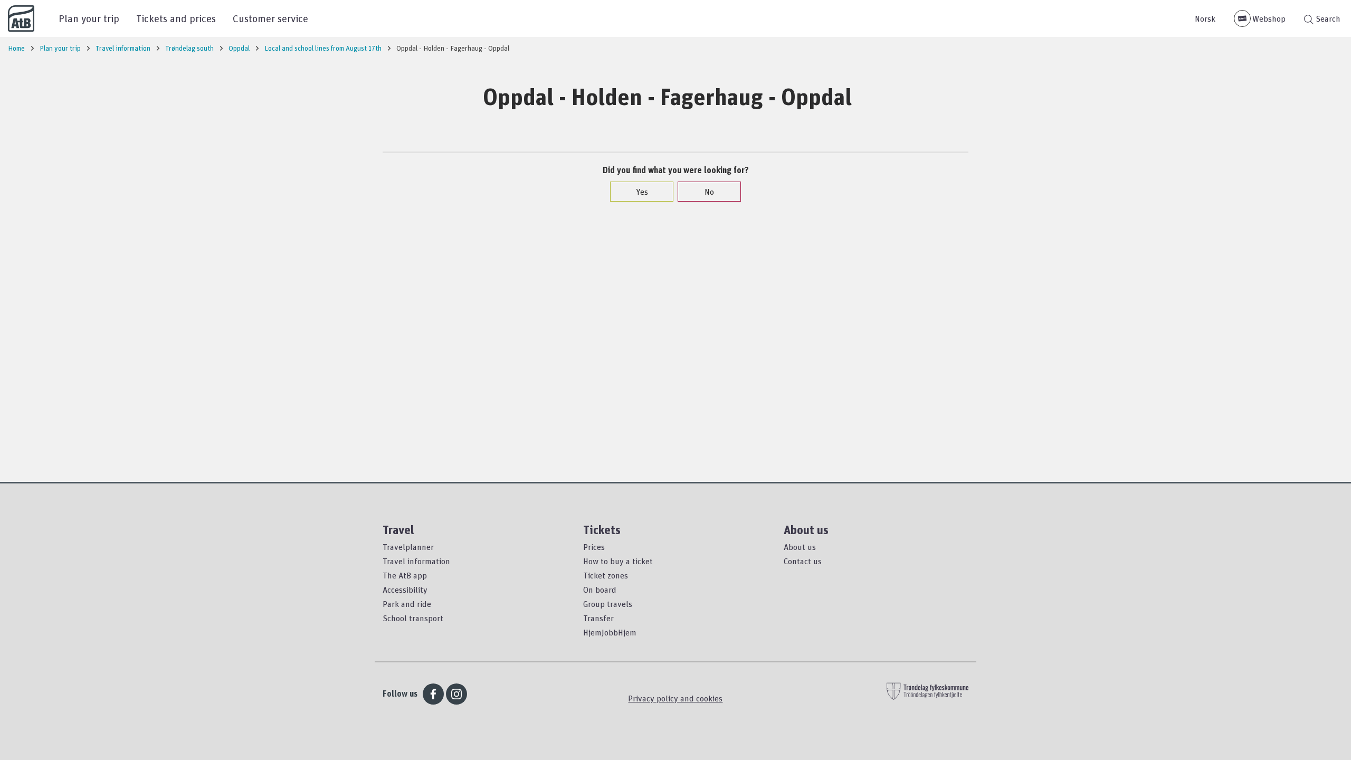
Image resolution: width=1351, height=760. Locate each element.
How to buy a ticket (618, 561)
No (709, 191)
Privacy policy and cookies (675, 698)
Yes (642, 191)
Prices (594, 547)
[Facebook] (433, 694)
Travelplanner (408, 547)
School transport (413, 618)
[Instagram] (456, 694)
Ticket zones (605, 575)
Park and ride (407, 603)
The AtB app (405, 575)
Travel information (416, 561)
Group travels (607, 603)
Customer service (270, 18)
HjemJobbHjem (609, 632)
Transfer (598, 618)
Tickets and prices (176, 18)
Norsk (1205, 18)
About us (800, 547)
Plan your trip (89, 18)
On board (599, 589)
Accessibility (405, 589)
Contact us (803, 561)
